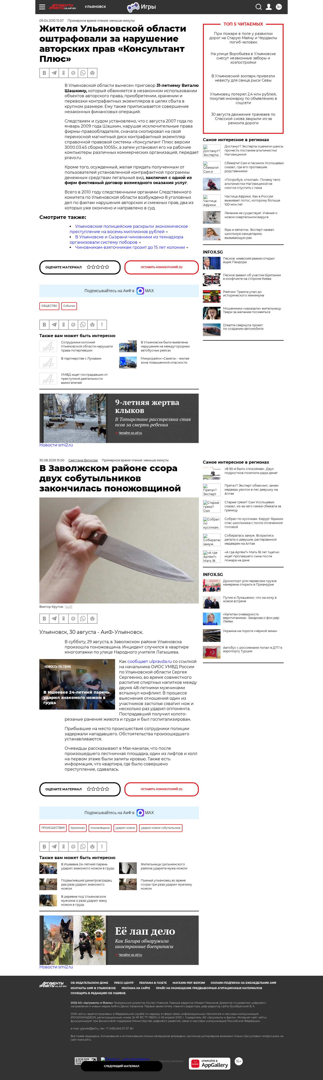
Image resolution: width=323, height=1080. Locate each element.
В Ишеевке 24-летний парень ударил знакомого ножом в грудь (87, 866)
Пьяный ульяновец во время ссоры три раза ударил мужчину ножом (166, 884)
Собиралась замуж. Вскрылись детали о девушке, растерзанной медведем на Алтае (251, 539)
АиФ (68, 607)
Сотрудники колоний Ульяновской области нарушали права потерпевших (87, 346)
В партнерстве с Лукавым (81, 358)
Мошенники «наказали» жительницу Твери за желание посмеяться (252, 310)
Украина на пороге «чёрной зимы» (250, 631)
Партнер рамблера (171, 1061)
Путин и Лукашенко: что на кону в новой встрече (250, 599)
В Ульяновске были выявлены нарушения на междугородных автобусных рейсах (165, 346)
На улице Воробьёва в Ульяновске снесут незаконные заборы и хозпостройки (243, 58)
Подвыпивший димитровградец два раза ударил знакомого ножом (86, 884)
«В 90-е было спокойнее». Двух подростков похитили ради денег (251, 471)
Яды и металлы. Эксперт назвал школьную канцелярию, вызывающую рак (249, 234)
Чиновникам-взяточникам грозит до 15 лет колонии (130, 247)
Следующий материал (121, 1066)
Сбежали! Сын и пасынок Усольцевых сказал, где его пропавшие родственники (254, 167)
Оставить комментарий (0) (161, 267)
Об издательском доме (89, 983)
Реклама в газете (153, 983)
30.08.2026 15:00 (51, 460)
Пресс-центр (123, 983)
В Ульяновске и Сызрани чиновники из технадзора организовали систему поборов (126, 240)
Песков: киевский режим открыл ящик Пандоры (249, 260)
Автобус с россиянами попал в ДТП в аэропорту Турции (252, 649)
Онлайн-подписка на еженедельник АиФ (243, 983)
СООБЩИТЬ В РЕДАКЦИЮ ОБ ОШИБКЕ (98, 993)
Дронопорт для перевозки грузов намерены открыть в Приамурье (250, 582)
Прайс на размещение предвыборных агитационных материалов (209, 988)
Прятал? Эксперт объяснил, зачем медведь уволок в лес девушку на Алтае (251, 489)
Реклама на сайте (136, 988)
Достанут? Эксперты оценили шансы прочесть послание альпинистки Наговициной (254, 150)
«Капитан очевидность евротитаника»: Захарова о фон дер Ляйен (251, 618)
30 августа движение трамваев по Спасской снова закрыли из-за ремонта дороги (243, 118)
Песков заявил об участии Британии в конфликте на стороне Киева (252, 277)
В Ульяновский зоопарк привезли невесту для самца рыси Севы (243, 78)
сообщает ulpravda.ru (149, 661)
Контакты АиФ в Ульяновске (93, 988)
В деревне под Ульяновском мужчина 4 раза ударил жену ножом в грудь (84, 901)
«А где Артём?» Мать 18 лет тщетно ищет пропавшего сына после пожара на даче (252, 556)
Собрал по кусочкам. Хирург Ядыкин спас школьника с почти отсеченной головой (254, 523)
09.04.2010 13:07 (51, 20)
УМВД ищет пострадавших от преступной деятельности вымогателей (84, 379)
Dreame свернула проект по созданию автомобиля (243, 327)
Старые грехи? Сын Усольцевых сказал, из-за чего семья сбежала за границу (253, 506)
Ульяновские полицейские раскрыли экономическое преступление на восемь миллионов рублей (129, 229)
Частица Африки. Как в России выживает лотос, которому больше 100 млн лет (252, 200)
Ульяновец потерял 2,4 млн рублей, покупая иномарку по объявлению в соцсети (243, 98)
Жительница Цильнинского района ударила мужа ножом (164, 866)
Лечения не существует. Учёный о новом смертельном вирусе (251, 215)
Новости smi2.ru (56, 445)
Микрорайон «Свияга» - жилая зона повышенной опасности (165, 360)
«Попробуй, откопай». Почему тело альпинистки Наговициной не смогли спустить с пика (252, 184)
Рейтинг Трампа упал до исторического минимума (243, 293)
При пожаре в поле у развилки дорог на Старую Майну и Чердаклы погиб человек (243, 38)
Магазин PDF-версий (189, 983)
